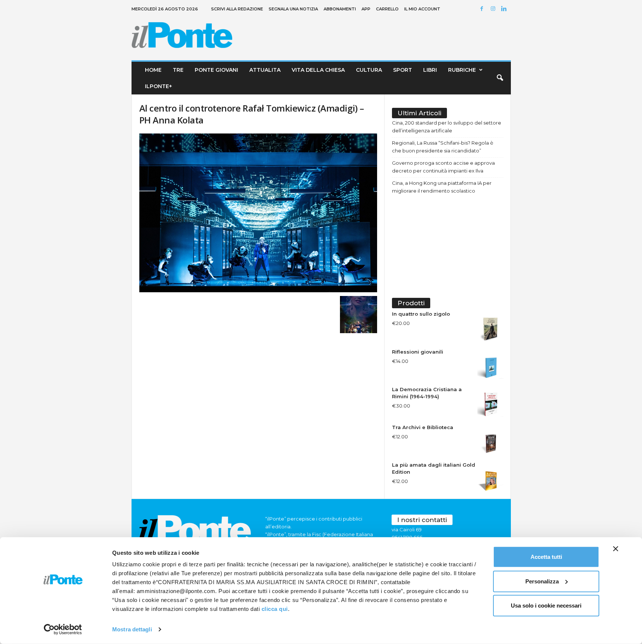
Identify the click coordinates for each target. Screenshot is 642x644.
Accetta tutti (546, 557)
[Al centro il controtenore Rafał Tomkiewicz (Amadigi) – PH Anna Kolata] (258, 212)
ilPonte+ (158, 86)
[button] (500, 78)
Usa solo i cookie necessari (546, 605)
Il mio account (422, 9)
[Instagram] (494, 9)
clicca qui (275, 609)
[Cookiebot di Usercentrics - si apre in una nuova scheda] (62, 629)
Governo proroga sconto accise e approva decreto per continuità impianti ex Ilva (443, 167)
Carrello (387, 9)
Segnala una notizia (293, 9)
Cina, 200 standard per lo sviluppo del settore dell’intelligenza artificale (446, 126)
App (365, 9)
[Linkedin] (505, 9)
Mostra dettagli (132, 629)
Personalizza (542, 581)
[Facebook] (483, 9)
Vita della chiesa (318, 70)
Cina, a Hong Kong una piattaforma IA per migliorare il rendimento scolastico (442, 187)
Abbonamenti (340, 9)
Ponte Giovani (216, 70)
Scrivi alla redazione (237, 9)
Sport (402, 70)
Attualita (265, 70)
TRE (178, 70)
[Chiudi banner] (615, 548)
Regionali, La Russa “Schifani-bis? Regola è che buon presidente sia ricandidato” (442, 147)
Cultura (369, 70)
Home (153, 70)
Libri (430, 70)
